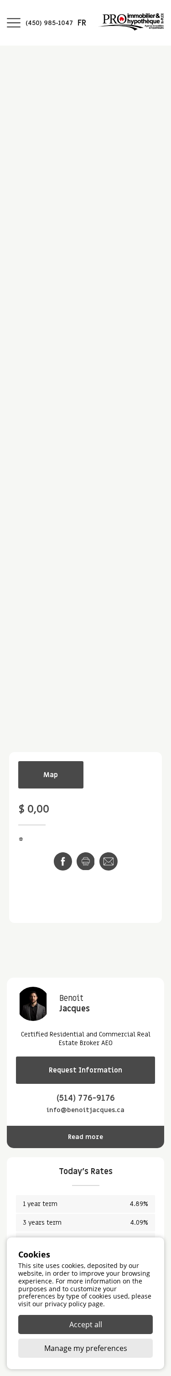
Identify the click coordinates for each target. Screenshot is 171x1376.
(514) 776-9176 (86, 1098)
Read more (85, 1137)
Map (50, 774)
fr (82, 23)
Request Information (85, 1070)
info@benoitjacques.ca (85, 1110)
